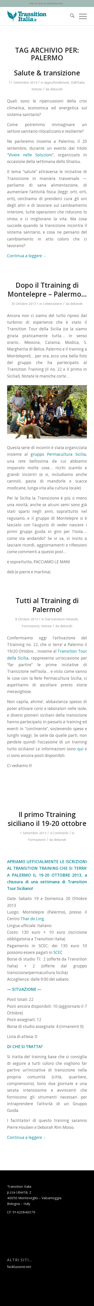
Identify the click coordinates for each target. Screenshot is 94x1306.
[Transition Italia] (39, 16)
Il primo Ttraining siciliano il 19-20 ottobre (47, 819)
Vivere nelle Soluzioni (30, 154)
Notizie (36, 89)
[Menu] (80, 16)
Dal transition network (61, 619)
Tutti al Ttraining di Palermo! (47, 605)
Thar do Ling (32, 918)
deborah (56, 89)
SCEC (57, 952)
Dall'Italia (77, 82)
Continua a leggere (24, 255)
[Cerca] (69, 16)
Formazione (30, 626)
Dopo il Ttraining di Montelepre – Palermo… (47, 289)
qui (80, 748)
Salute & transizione (47, 72)
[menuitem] (69, 16)
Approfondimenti (56, 82)
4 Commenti (59, 833)
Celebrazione (52, 303)
